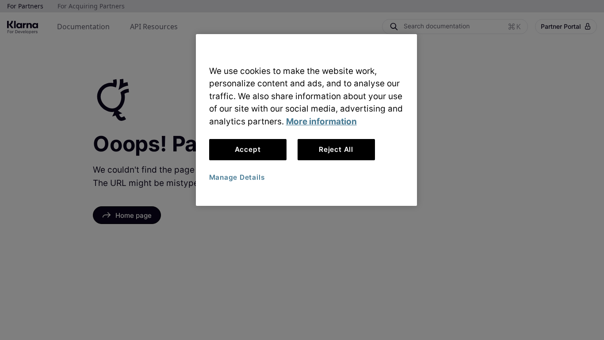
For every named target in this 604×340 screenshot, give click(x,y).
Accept (248, 149)
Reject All (336, 149)
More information (321, 121)
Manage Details (237, 177)
